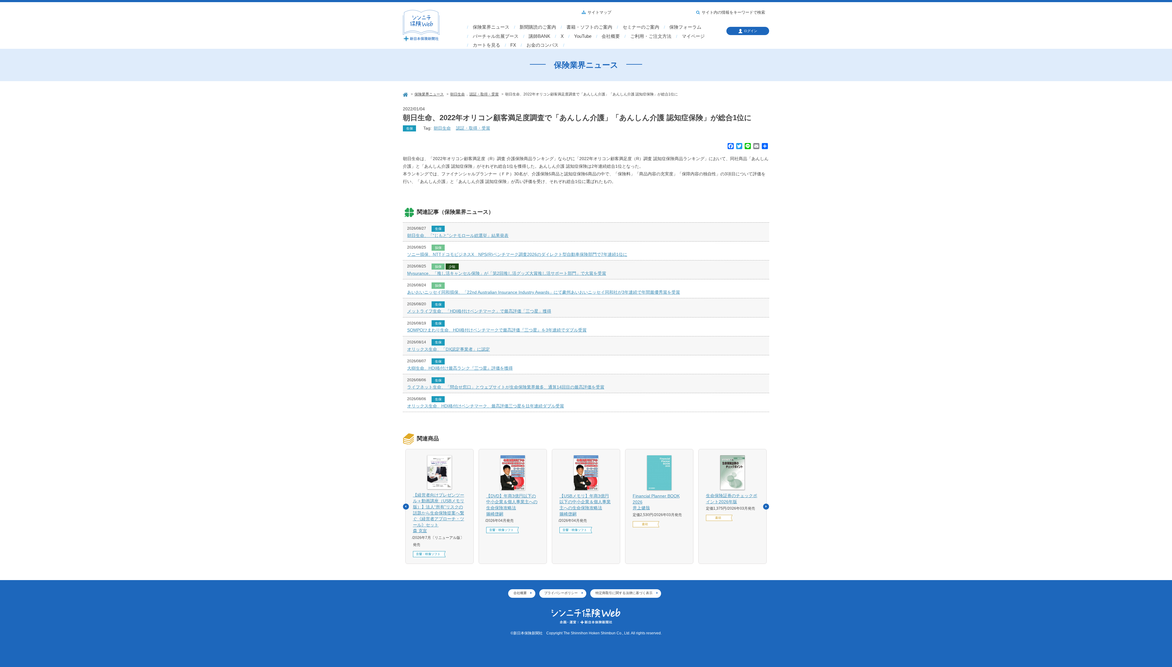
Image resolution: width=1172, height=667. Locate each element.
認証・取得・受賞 (473, 128)
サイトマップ (599, 12)
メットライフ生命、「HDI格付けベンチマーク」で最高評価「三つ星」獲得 (479, 311)
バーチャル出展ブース (496, 36)
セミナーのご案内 (641, 27)
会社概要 (611, 36)
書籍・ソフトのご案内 (589, 27)
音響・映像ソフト (428, 554)
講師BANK (539, 36)
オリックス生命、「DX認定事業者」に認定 (448, 349)
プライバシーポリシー (561, 593)
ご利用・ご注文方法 (650, 36)
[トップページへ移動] (406, 94)
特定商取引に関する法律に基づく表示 (624, 593)
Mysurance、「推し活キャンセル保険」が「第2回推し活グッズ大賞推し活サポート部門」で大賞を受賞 (506, 273)
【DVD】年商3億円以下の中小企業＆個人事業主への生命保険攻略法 (511, 504)
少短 (452, 266)
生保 (409, 128)
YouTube (582, 36)
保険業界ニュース (491, 27)
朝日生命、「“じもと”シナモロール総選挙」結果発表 (457, 235)
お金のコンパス (542, 45)
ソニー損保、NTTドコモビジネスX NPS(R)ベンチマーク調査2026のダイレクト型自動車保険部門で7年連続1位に (517, 254)
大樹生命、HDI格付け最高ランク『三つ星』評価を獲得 (460, 368)
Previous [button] (406, 507)
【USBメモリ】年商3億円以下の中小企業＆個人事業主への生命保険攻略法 (585, 504)
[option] (439, 506)
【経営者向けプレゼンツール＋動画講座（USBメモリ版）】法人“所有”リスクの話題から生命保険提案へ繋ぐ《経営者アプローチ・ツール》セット (438, 513)
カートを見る (486, 45)
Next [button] (766, 507)
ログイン (750, 31)
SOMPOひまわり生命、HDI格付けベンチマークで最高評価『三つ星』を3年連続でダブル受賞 (497, 330)
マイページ (693, 36)
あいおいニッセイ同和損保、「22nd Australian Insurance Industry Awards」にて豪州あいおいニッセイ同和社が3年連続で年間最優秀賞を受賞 (543, 292)
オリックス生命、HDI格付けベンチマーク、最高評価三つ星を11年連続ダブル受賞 (485, 405)
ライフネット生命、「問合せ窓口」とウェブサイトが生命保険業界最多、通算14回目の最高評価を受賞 (505, 387)
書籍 (645, 524)
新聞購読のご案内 (537, 27)
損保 (438, 247)
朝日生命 (442, 128)
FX (513, 45)
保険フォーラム (685, 27)
